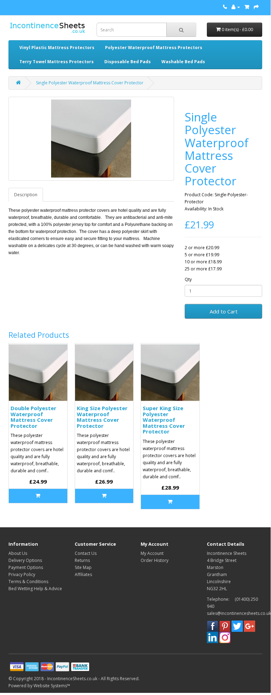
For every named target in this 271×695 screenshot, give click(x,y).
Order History (154, 560)
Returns (82, 560)
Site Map (83, 567)
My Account (152, 553)
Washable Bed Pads (183, 62)
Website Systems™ (51, 686)
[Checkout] (256, 7)
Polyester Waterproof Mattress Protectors (153, 47)
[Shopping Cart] (247, 7)
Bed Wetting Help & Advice (35, 589)
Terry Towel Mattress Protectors (56, 62)
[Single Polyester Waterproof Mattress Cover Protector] (91, 139)
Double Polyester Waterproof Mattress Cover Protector (33, 417)
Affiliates (83, 574)
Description (25, 195)
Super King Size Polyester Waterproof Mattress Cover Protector (164, 420)
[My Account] (236, 7)
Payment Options (25, 567)
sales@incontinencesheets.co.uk (239, 613)
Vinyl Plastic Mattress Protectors (56, 47)
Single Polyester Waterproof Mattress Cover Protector (89, 83)
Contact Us (86, 553)
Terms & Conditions (28, 582)
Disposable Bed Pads (127, 62)
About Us (17, 553)
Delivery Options (25, 560)
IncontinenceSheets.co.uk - (74, 679)
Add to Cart (224, 311)
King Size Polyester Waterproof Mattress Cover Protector (102, 417)
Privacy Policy (21, 574)
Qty (188, 279)
